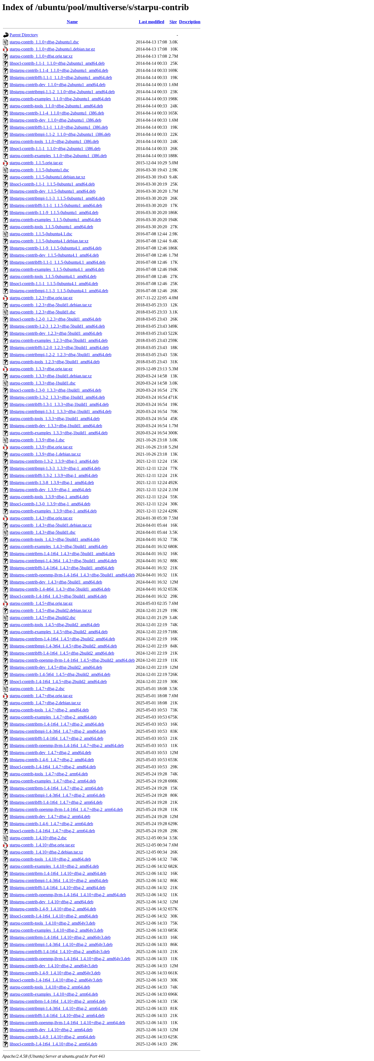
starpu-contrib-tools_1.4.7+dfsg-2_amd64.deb (49, 710)
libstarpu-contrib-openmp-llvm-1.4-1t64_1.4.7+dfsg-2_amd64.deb (67, 745)
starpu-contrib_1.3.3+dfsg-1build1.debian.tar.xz (51, 376)
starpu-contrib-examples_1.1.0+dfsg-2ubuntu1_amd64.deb (60, 98)
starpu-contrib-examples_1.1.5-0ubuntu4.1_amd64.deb (57, 269)
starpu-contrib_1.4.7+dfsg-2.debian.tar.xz (45, 703)
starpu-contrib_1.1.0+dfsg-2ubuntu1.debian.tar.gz (52, 49)
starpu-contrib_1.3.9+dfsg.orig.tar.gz (41, 447)
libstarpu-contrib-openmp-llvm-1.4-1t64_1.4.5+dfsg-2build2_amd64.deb (72, 660)
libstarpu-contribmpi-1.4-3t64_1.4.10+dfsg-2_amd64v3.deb (61, 944)
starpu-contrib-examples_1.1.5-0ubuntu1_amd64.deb (55, 219)
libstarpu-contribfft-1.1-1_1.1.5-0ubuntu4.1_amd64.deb (57, 262)
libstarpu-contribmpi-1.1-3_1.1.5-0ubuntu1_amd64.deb (57, 198)
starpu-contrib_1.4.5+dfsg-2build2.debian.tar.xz (51, 610)
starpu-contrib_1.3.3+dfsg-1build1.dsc (43, 383)
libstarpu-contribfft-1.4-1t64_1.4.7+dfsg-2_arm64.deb (56, 802)
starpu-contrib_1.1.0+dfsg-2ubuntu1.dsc (44, 42)
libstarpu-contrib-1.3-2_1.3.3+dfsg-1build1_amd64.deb (57, 397)
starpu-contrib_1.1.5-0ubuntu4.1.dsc (41, 233)
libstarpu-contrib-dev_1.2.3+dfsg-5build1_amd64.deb (56, 333)
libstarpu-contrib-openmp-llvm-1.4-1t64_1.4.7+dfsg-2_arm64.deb (66, 809)
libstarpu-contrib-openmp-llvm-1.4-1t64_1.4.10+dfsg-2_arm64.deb (67, 1022)
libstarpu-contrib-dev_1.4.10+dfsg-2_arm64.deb (51, 1029)
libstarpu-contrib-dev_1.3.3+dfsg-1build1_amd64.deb (56, 425)
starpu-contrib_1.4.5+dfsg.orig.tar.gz (41, 603)
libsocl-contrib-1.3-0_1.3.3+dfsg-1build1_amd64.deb (55, 390)
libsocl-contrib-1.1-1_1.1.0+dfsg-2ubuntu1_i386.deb (55, 148)
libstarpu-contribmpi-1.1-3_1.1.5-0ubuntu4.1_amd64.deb (59, 290)
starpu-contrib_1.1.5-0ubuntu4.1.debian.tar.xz (49, 241)
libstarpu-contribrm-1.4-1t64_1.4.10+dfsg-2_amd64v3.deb (60, 937)
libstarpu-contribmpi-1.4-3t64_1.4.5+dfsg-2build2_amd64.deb (63, 646)
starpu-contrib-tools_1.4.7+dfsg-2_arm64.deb (49, 774)
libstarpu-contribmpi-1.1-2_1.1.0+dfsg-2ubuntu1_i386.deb (60, 134)
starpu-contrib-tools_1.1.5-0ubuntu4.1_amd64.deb (53, 276)
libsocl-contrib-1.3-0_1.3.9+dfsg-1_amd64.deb (50, 504)
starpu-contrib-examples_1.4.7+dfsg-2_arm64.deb (53, 781)
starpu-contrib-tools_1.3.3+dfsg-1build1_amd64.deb (55, 418)
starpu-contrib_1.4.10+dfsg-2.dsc (38, 838)
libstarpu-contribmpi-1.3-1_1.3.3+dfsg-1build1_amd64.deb (60, 411)
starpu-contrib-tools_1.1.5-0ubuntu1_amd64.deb (51, 226)
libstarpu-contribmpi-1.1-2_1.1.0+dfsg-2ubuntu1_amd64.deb (62, 91)
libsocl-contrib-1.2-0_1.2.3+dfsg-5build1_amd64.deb (55, 319)
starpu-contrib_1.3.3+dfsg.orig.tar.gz (41, 369)
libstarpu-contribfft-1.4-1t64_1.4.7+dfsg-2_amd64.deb (56, 738)
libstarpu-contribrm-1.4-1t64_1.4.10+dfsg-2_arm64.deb (57, 1001)
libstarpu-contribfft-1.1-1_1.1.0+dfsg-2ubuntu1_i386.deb (59, 127)
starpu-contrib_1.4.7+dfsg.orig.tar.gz (41, 695)
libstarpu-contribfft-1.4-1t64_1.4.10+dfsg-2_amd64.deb (57, 887)
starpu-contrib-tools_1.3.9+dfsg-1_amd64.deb (49, 496)
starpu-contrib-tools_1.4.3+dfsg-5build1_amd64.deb (55, 539)
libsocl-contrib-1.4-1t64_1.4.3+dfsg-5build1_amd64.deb (58, 596)
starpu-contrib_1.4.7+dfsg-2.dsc (37, 688)
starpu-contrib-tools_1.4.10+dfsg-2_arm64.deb (50, 987)
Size (173, 21)
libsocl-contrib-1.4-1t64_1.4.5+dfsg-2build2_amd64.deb (58, 681)
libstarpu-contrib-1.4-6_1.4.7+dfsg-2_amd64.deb (52, 759)
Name (72, 21)
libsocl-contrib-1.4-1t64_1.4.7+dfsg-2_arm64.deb (52, 830)
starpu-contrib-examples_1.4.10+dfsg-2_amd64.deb (54, 866)
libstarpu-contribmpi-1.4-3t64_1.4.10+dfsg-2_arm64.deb (58, 1008)
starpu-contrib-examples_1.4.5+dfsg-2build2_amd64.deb (59, 631)
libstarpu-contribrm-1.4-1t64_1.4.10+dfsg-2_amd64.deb (58, 873)
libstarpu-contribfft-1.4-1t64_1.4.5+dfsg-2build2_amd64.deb (62, 653)
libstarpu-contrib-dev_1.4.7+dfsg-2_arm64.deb (50, 816)
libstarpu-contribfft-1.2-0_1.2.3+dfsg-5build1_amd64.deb (59, 347)
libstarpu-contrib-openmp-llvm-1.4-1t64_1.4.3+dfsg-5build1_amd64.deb (72, 575)
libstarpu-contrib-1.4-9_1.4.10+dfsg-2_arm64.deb (52, 1036)
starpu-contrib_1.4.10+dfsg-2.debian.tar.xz (46, 852)
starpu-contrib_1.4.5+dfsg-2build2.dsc (43, 617)
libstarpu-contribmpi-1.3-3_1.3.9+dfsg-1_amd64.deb (55, 468)
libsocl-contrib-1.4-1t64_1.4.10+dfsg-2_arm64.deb (53, 1044)
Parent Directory (24, 35)
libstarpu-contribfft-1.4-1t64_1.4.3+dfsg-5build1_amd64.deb (62, 567)
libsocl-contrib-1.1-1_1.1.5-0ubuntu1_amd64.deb (52, 184)
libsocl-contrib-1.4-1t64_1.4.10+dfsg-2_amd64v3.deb (56, 980)
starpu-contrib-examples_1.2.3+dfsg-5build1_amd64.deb (59, 340)
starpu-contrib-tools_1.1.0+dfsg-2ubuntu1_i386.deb (54, 141)
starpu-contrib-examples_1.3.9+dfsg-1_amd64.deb (53, 511)
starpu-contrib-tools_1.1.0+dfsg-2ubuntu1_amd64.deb (56, 106)
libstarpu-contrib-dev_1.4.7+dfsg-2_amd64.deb (50, 752)
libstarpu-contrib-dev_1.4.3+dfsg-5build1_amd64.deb (56, 582)
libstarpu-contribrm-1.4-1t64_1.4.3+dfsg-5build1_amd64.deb (62, 553)
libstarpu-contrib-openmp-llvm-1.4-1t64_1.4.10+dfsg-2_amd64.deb (68, 894)
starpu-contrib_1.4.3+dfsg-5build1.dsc (43, 532)
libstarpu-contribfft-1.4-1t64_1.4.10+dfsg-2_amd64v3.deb (60, 951)
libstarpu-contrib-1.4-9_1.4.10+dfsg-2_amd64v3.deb (55, 973)
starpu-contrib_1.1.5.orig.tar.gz (36, 162)
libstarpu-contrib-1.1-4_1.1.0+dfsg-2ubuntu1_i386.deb (57, 113)
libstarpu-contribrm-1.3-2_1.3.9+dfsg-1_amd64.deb (54, 461)
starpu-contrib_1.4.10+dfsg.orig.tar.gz (42, 845)
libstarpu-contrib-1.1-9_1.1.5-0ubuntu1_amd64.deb (54, 212)
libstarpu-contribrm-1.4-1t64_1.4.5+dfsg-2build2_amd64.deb (62, 639)
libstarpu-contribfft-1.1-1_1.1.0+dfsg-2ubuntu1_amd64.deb (61, 77)
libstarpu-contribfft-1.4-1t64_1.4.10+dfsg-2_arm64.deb (57, 1015)
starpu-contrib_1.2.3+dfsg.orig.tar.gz (41, 297)
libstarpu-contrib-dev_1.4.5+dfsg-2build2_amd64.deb (56, 667)
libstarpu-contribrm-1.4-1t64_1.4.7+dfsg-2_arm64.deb (56, 788)
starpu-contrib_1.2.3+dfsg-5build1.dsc (43, 312)
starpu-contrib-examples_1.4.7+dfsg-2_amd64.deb (53, 717)
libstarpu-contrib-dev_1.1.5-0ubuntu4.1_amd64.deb (54, 255)
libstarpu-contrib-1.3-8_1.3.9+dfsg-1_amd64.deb (52, 482)
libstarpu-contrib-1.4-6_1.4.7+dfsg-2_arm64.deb (51, 823)
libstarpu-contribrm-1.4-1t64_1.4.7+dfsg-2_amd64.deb (57, 724)
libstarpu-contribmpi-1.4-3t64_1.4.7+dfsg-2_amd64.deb (58, 731)
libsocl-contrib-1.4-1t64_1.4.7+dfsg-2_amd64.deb (53, 766)
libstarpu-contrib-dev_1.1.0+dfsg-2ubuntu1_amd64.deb (57, 84)
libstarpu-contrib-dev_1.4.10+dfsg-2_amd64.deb (51, 901)
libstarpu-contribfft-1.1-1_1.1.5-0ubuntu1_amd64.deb (56, 205)
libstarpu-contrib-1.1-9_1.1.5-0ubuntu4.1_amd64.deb (56, 248)
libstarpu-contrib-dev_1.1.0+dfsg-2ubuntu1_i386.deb (55, 120)
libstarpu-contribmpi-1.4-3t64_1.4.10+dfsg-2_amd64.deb (59, 880)
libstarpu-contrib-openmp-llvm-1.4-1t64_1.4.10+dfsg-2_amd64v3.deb (70, 958)
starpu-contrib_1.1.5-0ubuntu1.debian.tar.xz (47, 177)
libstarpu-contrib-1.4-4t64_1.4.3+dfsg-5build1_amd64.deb (60, 589)
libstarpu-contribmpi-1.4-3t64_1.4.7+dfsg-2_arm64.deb (57, 795)
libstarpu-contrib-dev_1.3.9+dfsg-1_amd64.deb (50, 489)
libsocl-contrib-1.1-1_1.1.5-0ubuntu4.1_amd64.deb (54, 283)
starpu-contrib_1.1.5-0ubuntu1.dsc (39, 170)
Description (189, 21)
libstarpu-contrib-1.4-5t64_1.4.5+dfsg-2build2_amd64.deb (60, 674)
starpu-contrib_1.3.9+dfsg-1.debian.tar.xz (45, 454)
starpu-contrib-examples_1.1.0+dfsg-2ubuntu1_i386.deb (58, 155)
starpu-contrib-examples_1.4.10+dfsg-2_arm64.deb (54, 994)
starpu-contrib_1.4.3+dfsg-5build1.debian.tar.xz (51, 525)
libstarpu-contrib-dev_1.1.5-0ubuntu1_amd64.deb (53, 191)
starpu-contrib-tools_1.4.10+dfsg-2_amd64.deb (50, 859)
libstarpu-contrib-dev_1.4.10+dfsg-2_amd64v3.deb (54, 965)
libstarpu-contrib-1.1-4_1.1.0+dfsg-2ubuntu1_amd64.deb (59, 70)
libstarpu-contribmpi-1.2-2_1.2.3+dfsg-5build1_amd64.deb (60, 354)
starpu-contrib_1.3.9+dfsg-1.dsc (37, 440)
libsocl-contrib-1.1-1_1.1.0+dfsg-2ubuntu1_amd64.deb (57, 63)
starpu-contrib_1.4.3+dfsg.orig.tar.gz (41, 518)
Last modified (151, 21)
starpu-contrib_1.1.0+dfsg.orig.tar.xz (41, 56)
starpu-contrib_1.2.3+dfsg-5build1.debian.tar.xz (51, 305)
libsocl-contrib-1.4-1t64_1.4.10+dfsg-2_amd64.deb (54, 916)
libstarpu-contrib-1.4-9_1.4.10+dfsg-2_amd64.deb (53, 909)
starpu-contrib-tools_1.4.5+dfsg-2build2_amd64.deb (55, 624)
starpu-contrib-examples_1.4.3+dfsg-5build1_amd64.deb (59, 546)
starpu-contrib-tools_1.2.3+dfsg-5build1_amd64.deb (55, 361)
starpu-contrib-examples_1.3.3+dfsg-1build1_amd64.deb (59, 432)
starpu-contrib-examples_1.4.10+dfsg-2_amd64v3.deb (56, 930)
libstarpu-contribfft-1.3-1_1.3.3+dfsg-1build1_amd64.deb (59, 404)
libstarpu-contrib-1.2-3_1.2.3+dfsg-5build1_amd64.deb (57, 326)
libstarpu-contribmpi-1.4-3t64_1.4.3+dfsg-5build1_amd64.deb (63, 560)
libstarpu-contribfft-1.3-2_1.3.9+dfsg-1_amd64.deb (54, 475)
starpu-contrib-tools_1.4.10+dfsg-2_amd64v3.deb (52, 923)
